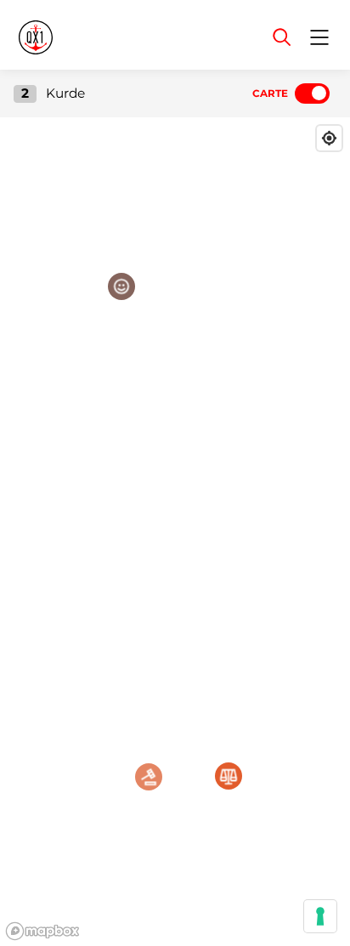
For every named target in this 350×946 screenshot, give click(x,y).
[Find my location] (329, 138)
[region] (175, 531)
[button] (121, 286)
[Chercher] (282, 37)
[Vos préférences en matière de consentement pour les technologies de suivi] (320, 916)
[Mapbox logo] (42, 931)
